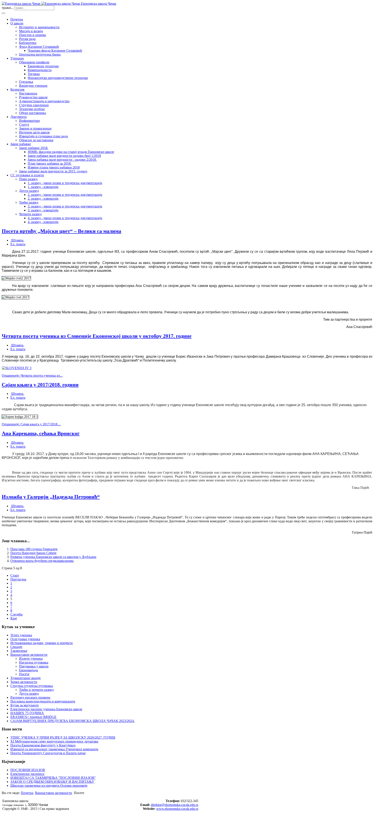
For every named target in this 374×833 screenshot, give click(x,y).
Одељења (26, 82)
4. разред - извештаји (43, 222)
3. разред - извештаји (43, 210)
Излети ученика (31, 658)
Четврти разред (30, 214)
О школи (16, 23)
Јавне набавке (20, 144)
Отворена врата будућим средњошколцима (42, 561)
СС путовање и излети (27, 175)
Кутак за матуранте (24, 705)
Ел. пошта (17, 244)
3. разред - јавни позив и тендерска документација (65, 206)
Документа (18, 117)
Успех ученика (21, 635)
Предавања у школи (33, 666)
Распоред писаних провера (30, 697)
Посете (24, 674)
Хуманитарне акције (25, 678)
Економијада (28, 670)
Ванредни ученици (33, 85)
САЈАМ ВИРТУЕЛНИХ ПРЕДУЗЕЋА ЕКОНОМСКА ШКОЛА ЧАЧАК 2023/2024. (72, 721)
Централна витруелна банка (40, 54)
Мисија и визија (31, 31)
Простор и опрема (32, 35)
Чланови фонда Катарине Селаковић (55, 50)
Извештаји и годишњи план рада (43, 136)
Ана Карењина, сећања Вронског (41, 433)
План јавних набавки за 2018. (49, 163)
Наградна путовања (33, 662)
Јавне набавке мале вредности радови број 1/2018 (64, 156)
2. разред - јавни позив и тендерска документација (65, 194)
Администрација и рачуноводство (44, 101)
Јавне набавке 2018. (33, 148)
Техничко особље (32, 109)
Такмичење (18, 651)
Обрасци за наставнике (36, 140)
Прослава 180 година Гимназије (34, 549)
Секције (16, 647)
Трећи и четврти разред (36, 689)
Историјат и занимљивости (39, 27)
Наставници (28, 93)
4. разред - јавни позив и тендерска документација (65, 218)
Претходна (18, 579)
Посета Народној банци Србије (33, 553)
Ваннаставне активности (28, 654)
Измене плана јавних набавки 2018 (54, 167)
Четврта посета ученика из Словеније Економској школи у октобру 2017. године (97, 336)
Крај (13, 618)
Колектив (17, 89)
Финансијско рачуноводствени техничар (58, 78)
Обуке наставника (32, 113)
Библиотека (27, 43)
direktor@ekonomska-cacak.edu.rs (174, 805)
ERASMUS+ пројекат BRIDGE (33, 717)
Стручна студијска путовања (31, 686)
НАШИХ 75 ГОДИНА (27, 713)
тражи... (7, 8)
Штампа (17, 240)
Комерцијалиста (40, 70)
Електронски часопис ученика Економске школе (46, 709)
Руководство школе (33, 97)
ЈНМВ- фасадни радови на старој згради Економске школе (71, 152)
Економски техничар (43, 66)
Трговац (34, 74)
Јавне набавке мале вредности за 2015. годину (53, 171)
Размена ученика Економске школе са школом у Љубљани (53, 557)
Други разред (29, 191)
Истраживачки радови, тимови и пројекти (41, 643)
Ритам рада (27, 39)
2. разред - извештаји (43, 198)
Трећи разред (28, 202)
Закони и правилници (35, 128)
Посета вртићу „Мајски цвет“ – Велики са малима (61, 231)
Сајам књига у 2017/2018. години (40, 385)
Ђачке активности (23, 682)
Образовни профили (34, 62)
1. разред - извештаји (43, 187)
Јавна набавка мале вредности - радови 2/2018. (62, 159)
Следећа (16, 614)
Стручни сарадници (34, 105)
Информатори (29, 120)
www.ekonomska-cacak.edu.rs (177, 808)
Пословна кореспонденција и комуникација (42, 701)
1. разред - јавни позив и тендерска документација (65, 183)
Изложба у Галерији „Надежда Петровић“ (51, 497)
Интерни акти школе (34, 132)
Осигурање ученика (25, 639)
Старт (14, 575)
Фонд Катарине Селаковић (39, 46)
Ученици (17, 58)
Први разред (28, 179)
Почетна (16, 19)
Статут (24, 124)
